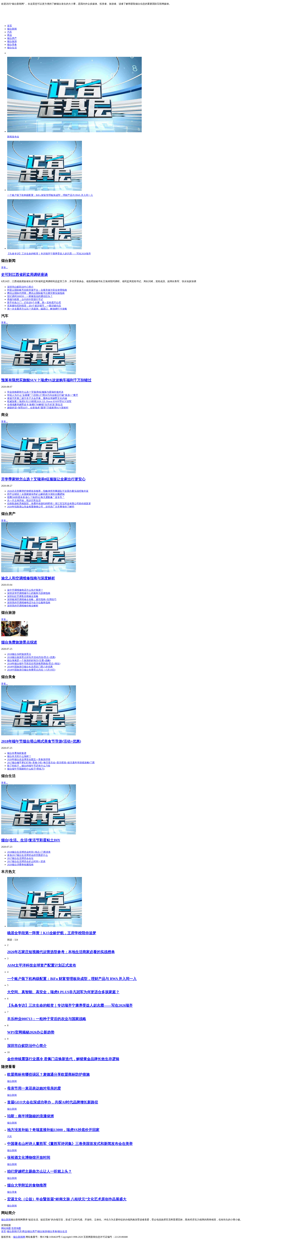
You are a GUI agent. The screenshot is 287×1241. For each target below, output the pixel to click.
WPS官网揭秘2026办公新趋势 (30, 1032)
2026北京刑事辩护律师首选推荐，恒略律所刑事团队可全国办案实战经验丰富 (47, 491)
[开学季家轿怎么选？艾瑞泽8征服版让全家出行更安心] (38, 472)
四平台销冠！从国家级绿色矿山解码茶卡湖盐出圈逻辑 (36, 494)
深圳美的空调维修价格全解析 (22, 605)
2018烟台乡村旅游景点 (19, 654)
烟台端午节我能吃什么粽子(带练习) (26, 769)
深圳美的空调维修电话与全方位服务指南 (28, 602)
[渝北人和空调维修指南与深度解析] (38, 571)
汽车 (9, 32)
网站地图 (6, 1228)
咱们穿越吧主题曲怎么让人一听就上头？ (39, 1171)
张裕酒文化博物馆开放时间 (28, 1157)
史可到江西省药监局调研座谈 (24, 274)
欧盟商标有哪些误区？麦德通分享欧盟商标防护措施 (48, 1074)
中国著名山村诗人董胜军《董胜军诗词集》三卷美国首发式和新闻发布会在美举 (70, 1144)
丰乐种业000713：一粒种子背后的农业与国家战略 (46, 1019)
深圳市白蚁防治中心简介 (20, 287)
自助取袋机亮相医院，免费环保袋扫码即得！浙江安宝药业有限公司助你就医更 (49, 503)
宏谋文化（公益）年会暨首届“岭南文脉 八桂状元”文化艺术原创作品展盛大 (66, 1199)
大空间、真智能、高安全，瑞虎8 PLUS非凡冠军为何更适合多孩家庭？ (63, 992)
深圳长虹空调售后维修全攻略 (22, 596)
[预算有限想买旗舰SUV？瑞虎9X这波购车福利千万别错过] (38, 373)
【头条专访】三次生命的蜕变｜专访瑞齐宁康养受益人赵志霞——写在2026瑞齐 (70, 1005)
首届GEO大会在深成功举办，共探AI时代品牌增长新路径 (52, 1102)
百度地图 (16, 1228)
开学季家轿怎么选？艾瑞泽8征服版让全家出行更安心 (43, 479)
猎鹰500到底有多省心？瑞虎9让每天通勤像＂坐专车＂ (36, 497)
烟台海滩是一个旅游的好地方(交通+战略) (29, 660)
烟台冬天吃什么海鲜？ (19, 756)
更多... (4, 267)
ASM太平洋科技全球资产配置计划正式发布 (41, 965)
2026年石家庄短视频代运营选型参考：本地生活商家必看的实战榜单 (61, 952)
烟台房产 (12, 38)
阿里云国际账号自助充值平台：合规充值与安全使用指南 (37, 290)
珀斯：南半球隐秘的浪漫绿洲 (30, 1116)
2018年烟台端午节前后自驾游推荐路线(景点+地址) (33, 663)
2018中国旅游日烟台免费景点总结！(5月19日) (31, 670)
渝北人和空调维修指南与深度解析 (28, 578)
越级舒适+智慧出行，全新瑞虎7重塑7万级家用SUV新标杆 (37, 407)
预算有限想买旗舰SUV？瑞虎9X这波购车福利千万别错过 (46, 380)
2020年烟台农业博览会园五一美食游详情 (28, 759)
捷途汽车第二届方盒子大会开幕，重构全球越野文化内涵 (37, 398)
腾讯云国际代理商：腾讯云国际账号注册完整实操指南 (36, 293)
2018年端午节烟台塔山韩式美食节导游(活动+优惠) (41, 741)
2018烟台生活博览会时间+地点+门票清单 (29, 852)
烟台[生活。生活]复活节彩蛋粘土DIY (30, 840)
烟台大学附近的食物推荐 (27, 1185)
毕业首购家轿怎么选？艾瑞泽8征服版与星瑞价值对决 (35, 392)
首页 (9, 25)
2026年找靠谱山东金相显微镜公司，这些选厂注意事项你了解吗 (40, 506)
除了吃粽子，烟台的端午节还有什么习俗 (28, 765)
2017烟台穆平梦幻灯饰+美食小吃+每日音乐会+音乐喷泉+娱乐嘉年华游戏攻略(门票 (51, 762)
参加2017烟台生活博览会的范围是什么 (27, 855)
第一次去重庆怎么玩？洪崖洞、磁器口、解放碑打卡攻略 (37, 308)
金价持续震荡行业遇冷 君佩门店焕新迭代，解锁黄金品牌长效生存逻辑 (63, 1059)
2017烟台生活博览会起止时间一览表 (26, 861)
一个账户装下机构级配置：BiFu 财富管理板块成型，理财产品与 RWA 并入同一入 (72, 979)
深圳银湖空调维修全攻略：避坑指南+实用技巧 (31, 599)
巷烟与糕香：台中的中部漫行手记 (25, 299)
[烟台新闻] (24, 20)
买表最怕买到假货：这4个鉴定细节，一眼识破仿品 (34, 305)
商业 (9, 35)
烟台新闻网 (19, 1237)
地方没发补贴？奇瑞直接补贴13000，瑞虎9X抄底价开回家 (53, 1130)
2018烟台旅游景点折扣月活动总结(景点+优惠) (31, 657)
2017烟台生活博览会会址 (20, 858)
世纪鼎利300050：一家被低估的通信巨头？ (30, 296)
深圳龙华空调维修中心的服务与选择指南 (28, 593)
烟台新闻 (12, 29)
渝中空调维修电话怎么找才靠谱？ (25, 590)
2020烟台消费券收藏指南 (20, 864)
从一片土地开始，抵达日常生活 (24, 500)
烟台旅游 (12, 41)
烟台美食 (12, 44)
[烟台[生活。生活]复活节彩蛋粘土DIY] (38, 833)
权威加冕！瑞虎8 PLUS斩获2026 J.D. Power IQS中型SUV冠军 (39, 401)
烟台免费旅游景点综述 (19, 642)
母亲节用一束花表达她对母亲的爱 (34, 1088)
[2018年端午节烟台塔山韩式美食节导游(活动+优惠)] (38, 734)
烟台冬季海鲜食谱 (16, 753)
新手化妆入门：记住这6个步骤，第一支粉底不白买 (34, 302)
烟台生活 (12, 47)
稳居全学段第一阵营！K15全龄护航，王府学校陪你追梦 (51, 933)
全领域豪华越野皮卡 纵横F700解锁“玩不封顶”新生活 (35, 404)
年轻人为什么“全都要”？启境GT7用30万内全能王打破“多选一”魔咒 (42, 395)
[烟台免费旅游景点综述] (14, 635)
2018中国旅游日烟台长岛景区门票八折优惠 (30, 666)
